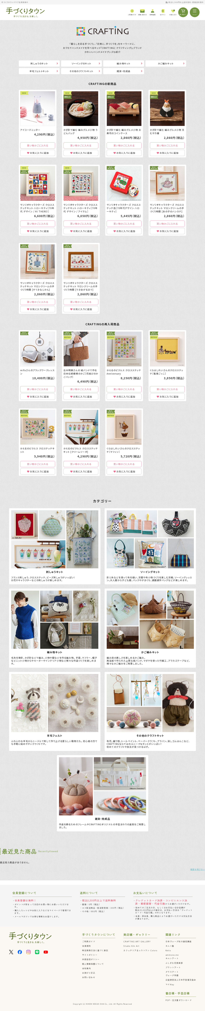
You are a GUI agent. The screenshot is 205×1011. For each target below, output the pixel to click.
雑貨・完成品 (123, 71)
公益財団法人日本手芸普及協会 (181, 979)
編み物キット (123, 63)
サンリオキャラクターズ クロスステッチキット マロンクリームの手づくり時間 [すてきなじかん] (37, 286)
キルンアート (172, 958)
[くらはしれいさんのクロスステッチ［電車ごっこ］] (167, 349)
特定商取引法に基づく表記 (95, 950)
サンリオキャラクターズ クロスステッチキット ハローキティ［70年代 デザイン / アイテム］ (80, 208)
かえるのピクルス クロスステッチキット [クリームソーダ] (80, 450)
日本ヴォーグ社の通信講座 (179, 941)
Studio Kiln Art (131, 945)
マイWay (170, 984)
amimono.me (172, 954)
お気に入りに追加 (39, 152)
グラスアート (172, 971)
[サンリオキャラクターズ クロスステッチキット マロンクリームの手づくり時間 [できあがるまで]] (80, 261)
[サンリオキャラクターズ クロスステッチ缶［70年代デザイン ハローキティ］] (124, 183)
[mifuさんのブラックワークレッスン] (37, 349)
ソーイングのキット (81, 63)
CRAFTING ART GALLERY (137, 941)
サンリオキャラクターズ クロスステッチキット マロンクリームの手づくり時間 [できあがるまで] (80, 286)
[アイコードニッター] (37, 108)
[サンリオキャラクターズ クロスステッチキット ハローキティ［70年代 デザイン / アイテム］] (80, 183)
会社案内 (86, 968)
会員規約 (86, 945)
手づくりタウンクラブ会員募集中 (14, 2)
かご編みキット (166, 63)
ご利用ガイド (88, 941)
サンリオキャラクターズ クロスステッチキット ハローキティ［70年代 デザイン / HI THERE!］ (37, 208)
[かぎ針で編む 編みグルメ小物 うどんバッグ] (80, 108)
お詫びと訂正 (88, 972)
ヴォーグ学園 (172, 975)
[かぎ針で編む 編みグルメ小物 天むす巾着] (167, 108)
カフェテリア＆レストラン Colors (140, 950)
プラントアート (173, 967)
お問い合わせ (88, 977)
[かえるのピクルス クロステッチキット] (37, 427)
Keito (168, 950)
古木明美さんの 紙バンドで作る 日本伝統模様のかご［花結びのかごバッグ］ (80, 374)
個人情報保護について (93, 963)
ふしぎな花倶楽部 (174, 963)
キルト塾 (170, 945)
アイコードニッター (30, 129)
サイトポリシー (89, 954)
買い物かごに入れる (37, 145)
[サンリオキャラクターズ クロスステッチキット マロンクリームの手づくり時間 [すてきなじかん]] (37, 261)
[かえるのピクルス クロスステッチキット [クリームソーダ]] (80, 427)
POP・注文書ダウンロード (179, 1000)
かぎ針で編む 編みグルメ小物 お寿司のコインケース (124, 131)
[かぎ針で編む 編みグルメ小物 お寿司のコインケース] (124, 108)
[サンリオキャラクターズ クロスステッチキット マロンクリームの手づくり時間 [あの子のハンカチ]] (167, 183)
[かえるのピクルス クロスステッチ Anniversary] (124, 349)
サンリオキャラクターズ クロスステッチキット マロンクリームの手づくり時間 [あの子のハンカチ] (167, 208)
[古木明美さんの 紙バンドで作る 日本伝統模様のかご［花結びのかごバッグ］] (80, 349)
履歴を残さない (197, 869)
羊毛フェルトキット (39, 71)
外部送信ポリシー (91, 959)
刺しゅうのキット (39, 63)
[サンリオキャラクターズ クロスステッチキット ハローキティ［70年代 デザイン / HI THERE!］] (37, 183)
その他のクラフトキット (81, 71)
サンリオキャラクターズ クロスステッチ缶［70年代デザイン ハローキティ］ (124, 208)
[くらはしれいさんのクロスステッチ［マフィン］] (124, 427)
